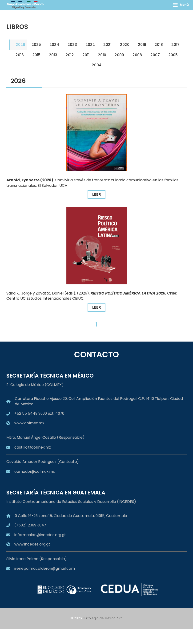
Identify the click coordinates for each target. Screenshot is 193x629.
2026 (20, 44)
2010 (102, 55)
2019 (142, 44)
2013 (53, 55)
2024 (54, 44)
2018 (159, 44)
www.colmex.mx (29, 423)
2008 (137, 55)
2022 (90, 44)
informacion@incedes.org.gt (40, 534)
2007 (155, 55)
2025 (36, 44)
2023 (72, 44)
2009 (119, 55)
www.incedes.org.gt (32, 544)
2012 (70, 55)
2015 (36, 55)
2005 (173, 55)
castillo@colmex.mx (32, 447)
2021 (107, 44)
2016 (20, 55)
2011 (85, 55)
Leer (96, 194)
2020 (124, 44)
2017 (175, 44)
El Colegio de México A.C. (103, 618)
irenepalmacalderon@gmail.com (44, 568)
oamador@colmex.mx (34, 471)
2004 (96, 65)
